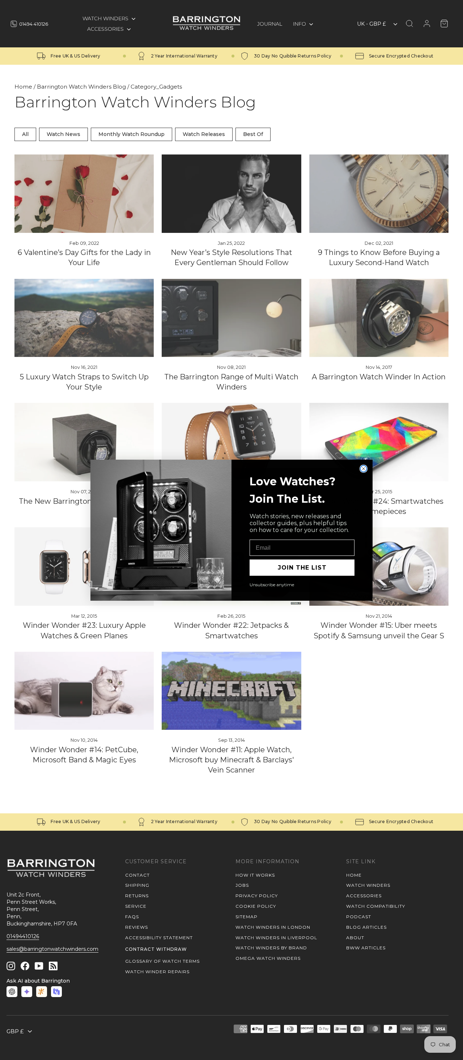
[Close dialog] (363, 468)
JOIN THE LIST (302, 567)
